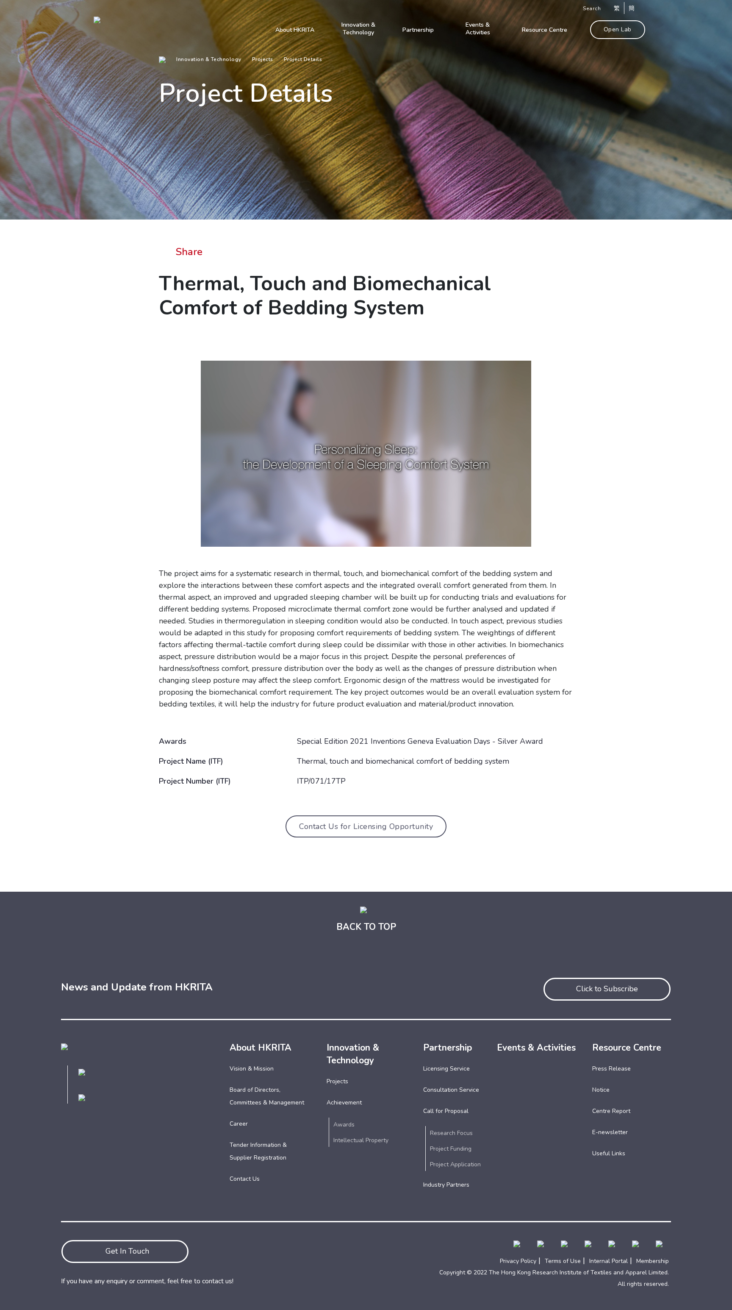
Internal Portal (608, 1261)
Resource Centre (626, 1048)
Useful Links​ (608, 1153)
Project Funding (450, 1149)
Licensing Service (446, 1069)
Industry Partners (446, 1185)
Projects (262, 59)
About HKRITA (260, 1048)
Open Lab (618, 29)
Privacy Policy (518, 1261)
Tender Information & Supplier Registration (258, 1151)
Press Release (611, 1069)
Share (189, 252)
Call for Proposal (446, 1111)
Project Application (455, 1164)
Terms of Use (563, 1261)
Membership (652, 1261)
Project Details (303, 59)
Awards (344, 1125)
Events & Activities (536, 1048)
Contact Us (245, 1179)
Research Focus (451, 1133)
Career (239, 1124)
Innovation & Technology (208, 59)
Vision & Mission (252, 1069)
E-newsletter (610, 1132)
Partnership (447, 1048)
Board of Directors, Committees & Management (267, 1096)
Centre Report (611, 1111)
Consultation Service (451, 1090)
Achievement (344, 1103)
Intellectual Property (360, 1140)
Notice (601, 1090)
